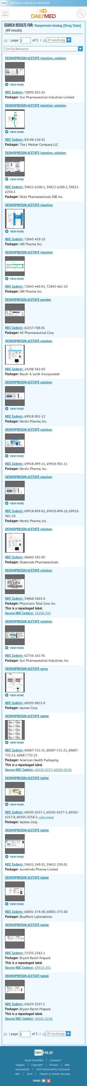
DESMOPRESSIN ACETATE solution (28, 341)
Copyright (37, 1065)
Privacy (53, 1065)
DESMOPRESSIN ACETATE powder (28, 300)
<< (5, 40)
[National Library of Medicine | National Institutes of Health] (43, 1053)
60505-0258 (62, 770)
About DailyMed (34, 1060)
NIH (17, 1074)
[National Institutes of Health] (5, 3)
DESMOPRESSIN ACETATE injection (29, 205)
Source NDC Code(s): (19, 613)
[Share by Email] (43, 1081)
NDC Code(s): (14, 92)
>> (44, 40)
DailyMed (43, 13)
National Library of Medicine (29, 3)
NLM (29, 1074)
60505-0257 (43, 770)
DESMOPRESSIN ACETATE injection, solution (35, 58)
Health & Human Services (55, 1074)
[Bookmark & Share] (48, 1081)
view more (46, 817)
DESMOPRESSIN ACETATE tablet (27, 716)
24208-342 (43, 613)
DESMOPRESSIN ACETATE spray (26, 669)
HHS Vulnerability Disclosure (53, 1069)
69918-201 (43, 968)
